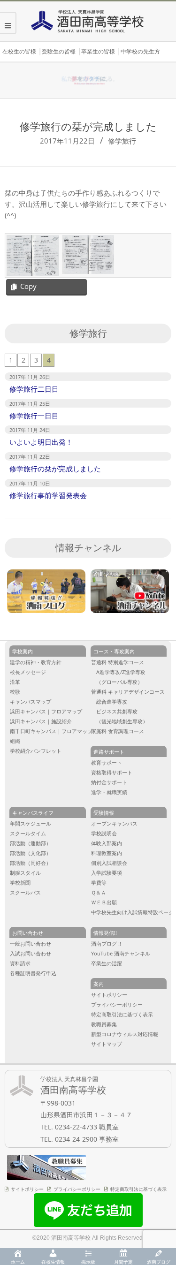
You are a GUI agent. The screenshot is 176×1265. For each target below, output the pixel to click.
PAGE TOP (162, 1193)
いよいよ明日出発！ (41, 442)
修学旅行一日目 (34, 415)
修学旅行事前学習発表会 (48, 495)
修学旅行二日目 (34, 389)
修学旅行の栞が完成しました (55, 468)
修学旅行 (122, 140)
